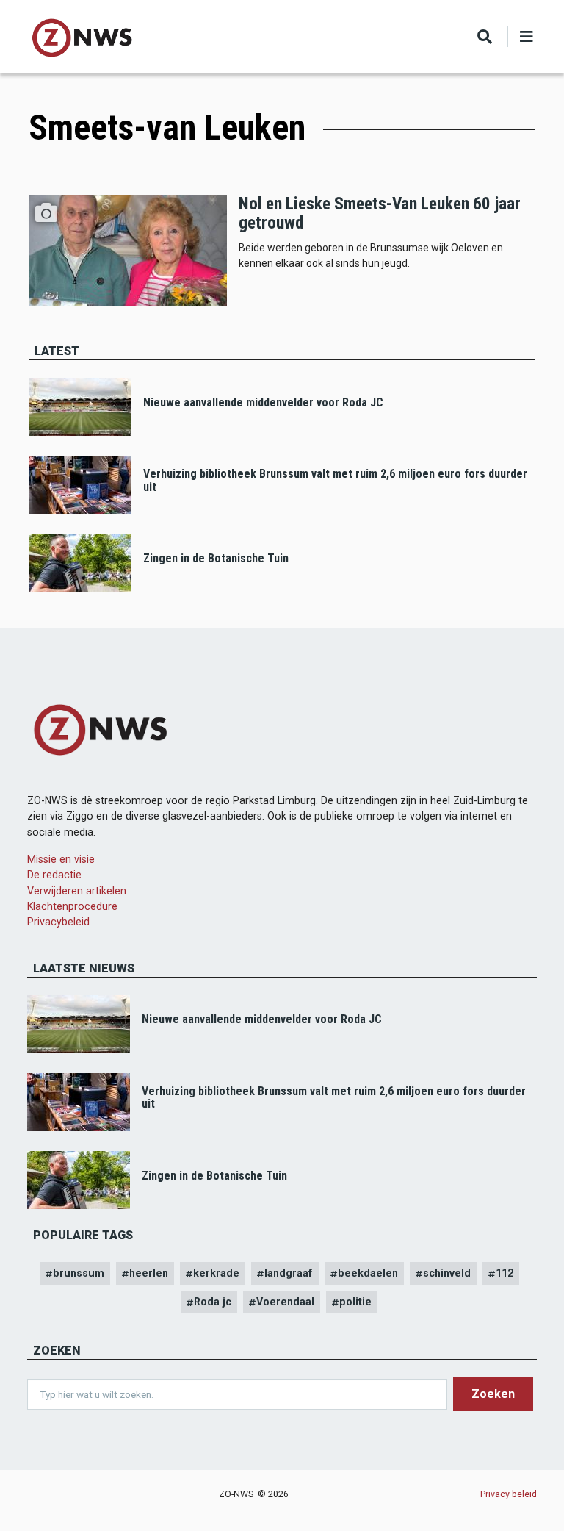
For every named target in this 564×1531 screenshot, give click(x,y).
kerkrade (216, 1273)
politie (355, 1302)
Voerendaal (285, 1302)
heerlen (148, 1273)
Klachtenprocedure (72, 906)
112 (504, 1273)
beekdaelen (368, 1273)
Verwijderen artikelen (76, 891)
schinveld (447, 1273)
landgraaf (288, 1273)
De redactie (54, 875)
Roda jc (212, 1302)
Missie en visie (61, 859)
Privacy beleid (508, 1493)
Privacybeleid (58, 922)
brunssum (78, 1273)
